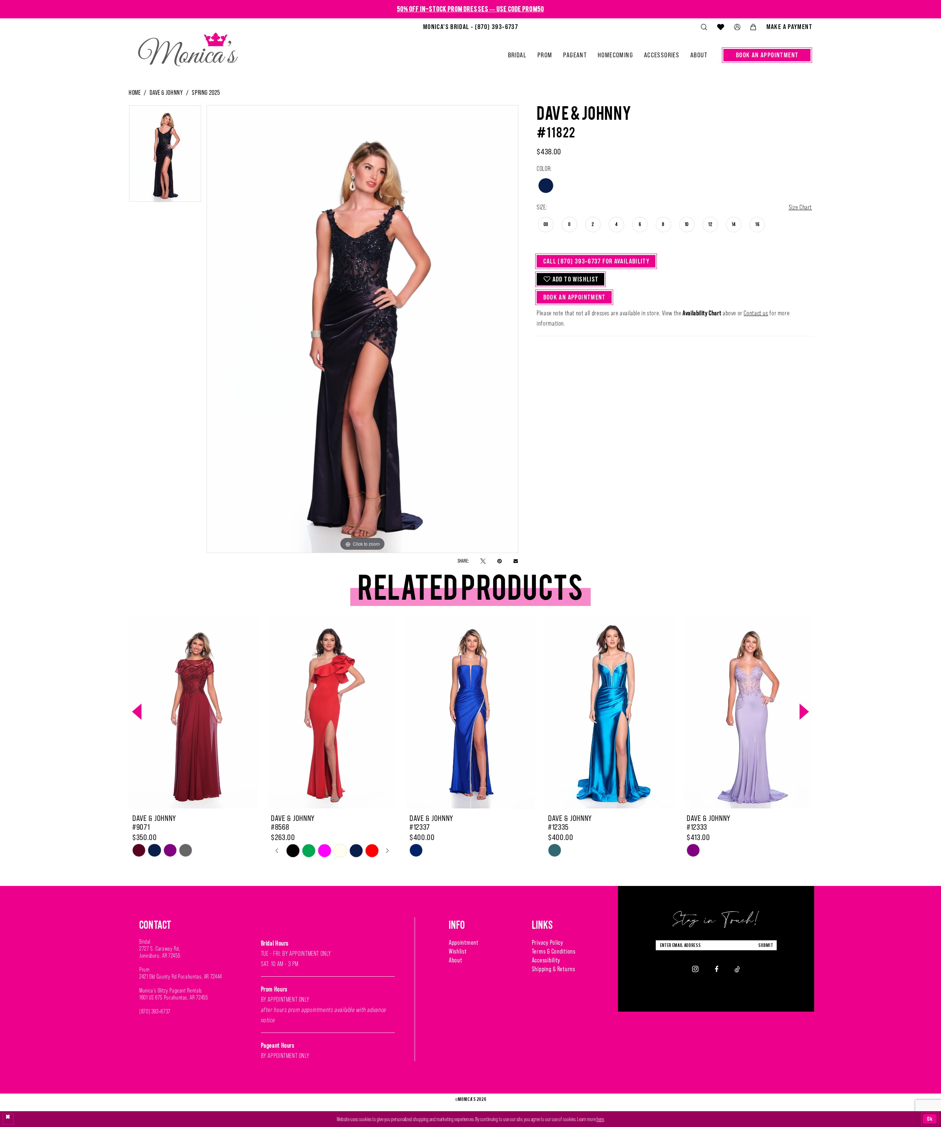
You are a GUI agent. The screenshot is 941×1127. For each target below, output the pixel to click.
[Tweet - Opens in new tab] (483, 560)
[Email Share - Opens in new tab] (515, 561)
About (455, 960)
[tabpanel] (165, 156)
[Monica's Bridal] (188, 46)
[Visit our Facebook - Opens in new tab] (716, 969)
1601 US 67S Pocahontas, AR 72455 (173, 997)
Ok (930, 1119)
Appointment (464, 942)
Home (134, 92)
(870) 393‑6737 (155, 1011)
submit (765, 945)
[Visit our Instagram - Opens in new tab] (695, 969)
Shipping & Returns (553, 969)
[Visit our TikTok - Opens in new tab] (737, 969)
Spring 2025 (206, 92)
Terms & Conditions (554, 951)
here (600, 1119)
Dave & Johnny (166, 92)
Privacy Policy (547, 942)
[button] (737, 27)
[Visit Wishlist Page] (720, 26)
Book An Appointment (574, 297)
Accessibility (546, 960)
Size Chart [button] (800, 207)
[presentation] (193, 711)
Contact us (756, 313)
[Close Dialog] (8, 1119)
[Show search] (704, 27)
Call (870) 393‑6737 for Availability (596, 261)
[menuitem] (470, 27)
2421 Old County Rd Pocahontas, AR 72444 (180, 976)
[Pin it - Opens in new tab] (499, 560)
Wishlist (458, 951)
